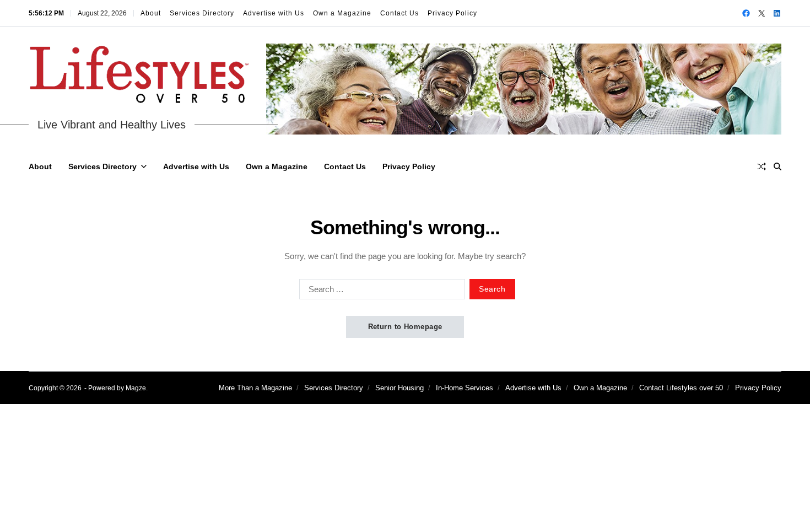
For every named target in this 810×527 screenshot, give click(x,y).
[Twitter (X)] (761, 13)
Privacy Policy (452, 13)
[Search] (777, 166)
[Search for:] (380, 291)
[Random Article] (761, 166)
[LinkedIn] (777, 13)
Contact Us (399, 13)
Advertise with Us (273, 13)
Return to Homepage (405, 326)
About (151, 13)
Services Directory (202, 13)
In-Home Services (464, 388)
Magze (136, 388)
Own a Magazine (342, 13)
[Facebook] (746, 13)
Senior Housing (399, 388)
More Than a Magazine (255, 388)
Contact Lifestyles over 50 (681, 388)
